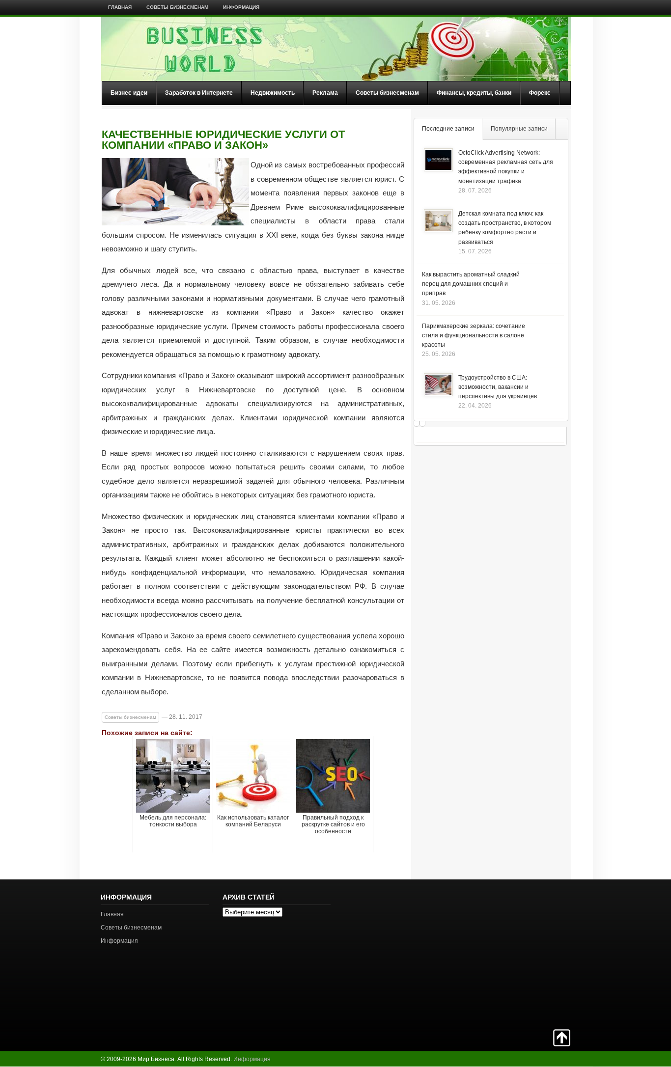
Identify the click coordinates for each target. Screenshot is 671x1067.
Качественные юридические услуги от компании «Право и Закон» (223, 140)
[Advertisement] (536, 953)
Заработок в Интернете (199, 92)
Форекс (540, 92)
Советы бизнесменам (177, 7)
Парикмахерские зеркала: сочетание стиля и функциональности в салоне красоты (473, 335)
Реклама (325, 92)
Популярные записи (519, 128)
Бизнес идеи (129, 92)
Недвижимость (273, 92)
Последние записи (448, 128)
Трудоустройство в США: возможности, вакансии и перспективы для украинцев (497, 387)
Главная (120, 7)
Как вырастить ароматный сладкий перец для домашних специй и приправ (471, 284)
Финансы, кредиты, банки (474, 92)
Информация (241, 7)
